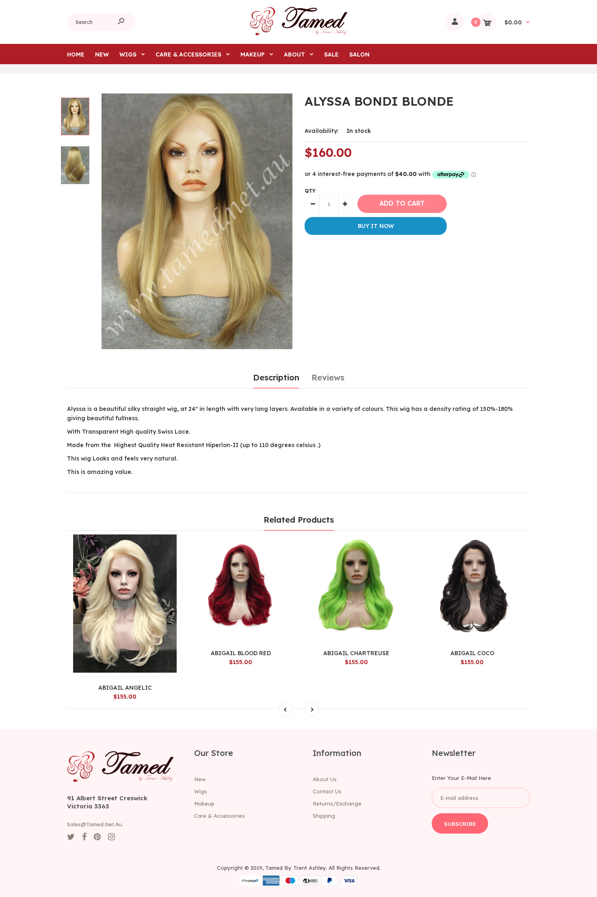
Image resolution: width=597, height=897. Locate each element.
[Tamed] (298, 33)
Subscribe (460, 824)
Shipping (324, 815)
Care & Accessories (219, 815)
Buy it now (376, 226)
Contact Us (327, 791)
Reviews (327, 377)
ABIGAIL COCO (472, 653)
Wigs (200, 791)
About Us (325, 779)
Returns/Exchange (337, 803)
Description (276, 377)
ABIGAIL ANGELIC (125, 687)
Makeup (204, 803)
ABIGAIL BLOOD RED (241, 653)
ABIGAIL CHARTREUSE (356, 653)
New (199, 779)
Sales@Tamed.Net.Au (94, 824)
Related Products (299, 520)
